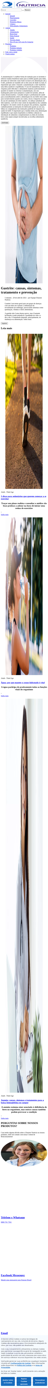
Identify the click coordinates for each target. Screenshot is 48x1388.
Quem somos (10, 54)
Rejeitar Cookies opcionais (24, 1381)
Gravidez (13, 20)
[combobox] (11, 10)
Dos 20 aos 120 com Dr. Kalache (21, 42)
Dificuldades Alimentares (19, 26)
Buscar (27, 10)
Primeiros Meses (15, 22)
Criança (12, 24)
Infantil (7, 14)
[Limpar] (23, 10)
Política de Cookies (24, 1365)
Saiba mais (4, 515)
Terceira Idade (15, 40)
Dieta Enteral (14, 36)
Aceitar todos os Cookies (8, 1381)
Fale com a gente (11, 52)
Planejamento (14, 18)
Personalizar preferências (40, 1381)
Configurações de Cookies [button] (21, 1363)
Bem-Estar (13, 34)
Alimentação (14, 32)
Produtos (8, 44)
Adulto (7, 28)
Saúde (12, 38)
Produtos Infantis (16, 48)
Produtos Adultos (16, 50)
